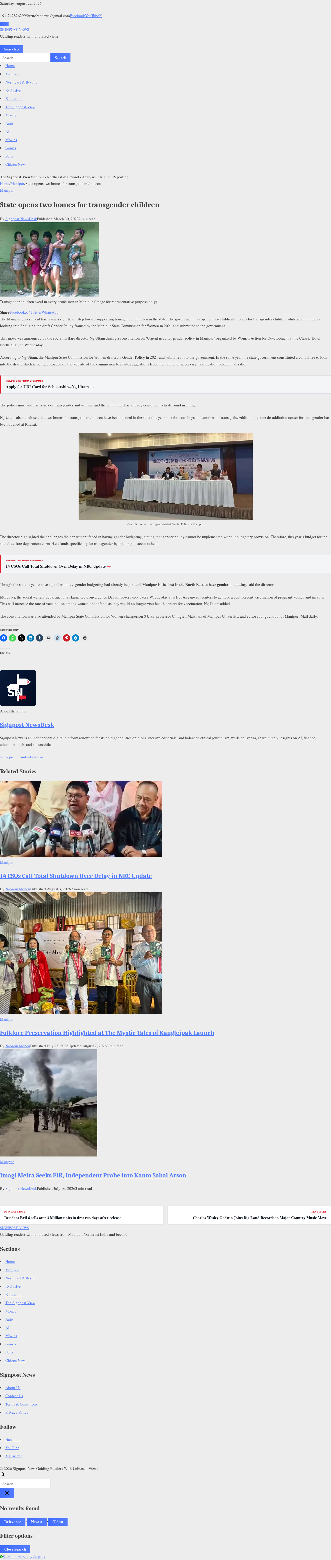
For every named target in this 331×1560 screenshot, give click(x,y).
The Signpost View (20, 106)
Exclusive (13, 90)
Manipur (12, 74)
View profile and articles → (21, 757)
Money (10, 115)
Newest (37, 1521)
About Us (12, 1387)
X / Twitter (33, 312)
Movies (11, 139)
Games (10, 147)
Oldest (57, 1521)
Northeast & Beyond (21, 82)
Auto (9, 123)
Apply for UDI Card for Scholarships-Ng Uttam (50, 386)
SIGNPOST (14, 29)
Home (10, 65)
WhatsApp (50, 312)
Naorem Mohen (17, 888)
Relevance (12, 1521)
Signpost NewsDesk (21, 218)
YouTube (92, 15)
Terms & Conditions (21, 1404)
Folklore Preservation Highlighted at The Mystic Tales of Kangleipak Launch (107, 1032)
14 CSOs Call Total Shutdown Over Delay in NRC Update (58, 566)
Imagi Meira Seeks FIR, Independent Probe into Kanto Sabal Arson (93, 1175)
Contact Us (14, 1395)
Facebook (77, 15)
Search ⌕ (11, 49)
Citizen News (15, 164)
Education (13, 98)
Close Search (15, 1549)
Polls (9, 156)
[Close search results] (7, 1493)
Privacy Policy (17, 1412)
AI (7, 131)
